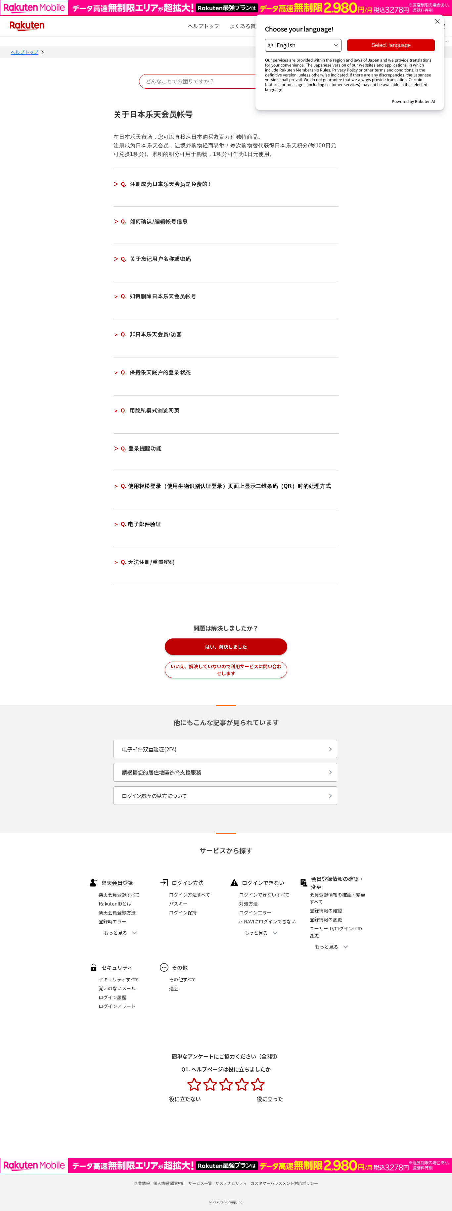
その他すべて (182, 979)
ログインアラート (117, 1006)
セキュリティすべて (119, 979)
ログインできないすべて (264, 894)
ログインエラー (255, 912)
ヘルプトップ (24, 52)
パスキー (178, 903)
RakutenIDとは (115, 903)
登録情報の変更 (326, 919)
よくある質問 (245, 26)
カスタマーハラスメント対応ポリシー (284, 1183)
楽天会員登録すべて (119, 894)
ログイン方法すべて (189, 894)
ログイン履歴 (112, 997)
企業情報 (142, 1183)
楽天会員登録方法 (117, 912)
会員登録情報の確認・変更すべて (337, 898)
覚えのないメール (117, 988)
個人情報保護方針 (169, 1183)
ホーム (203, 26)
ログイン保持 (183, 912)
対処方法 (248, 903)
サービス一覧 (200, 1183)
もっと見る (115, 932)
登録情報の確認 (326, 910)
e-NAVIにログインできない (267, 921)
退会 (173, 988)
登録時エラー (112, 921)
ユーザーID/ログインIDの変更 (336, 932)
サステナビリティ (231, 1183)
